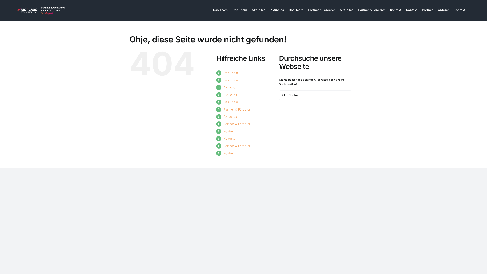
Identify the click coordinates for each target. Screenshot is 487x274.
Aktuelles (230, 87)
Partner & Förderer (237, 109)
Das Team (231, 73)
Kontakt (229, 131)
